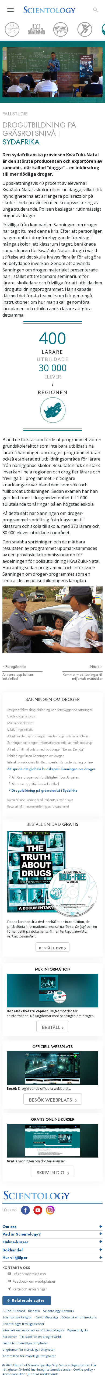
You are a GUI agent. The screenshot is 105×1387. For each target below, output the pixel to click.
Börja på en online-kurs (79, 1317)
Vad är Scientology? (21, 1234)
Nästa (95, 666)
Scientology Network (58, 1311)
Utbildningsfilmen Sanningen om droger (35, 755)
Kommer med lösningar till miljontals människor (83, 676)
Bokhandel (12, 1250)
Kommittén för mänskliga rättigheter (29, 1356)
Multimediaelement (20, 723)
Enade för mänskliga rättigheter (25, 1343)
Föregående (15, 666)
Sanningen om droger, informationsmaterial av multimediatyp (49, 742)
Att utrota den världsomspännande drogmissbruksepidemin (48, 736)
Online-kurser (15, 1242)
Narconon (9, 1337)
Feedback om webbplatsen (34, 1281)
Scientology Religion (17, 1317)
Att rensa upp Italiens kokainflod (17, 676)
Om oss (9, 1226)
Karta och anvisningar (29, 1289)
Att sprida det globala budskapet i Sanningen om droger (51, 769)
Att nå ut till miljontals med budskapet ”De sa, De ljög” (46, 749)
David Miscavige (47, 1317)
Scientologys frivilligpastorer (23, 1324)
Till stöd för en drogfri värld (40, 1337)
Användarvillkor (13, 1374)
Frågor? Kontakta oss (29, 1273)
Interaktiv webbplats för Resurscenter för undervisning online (50, 762)
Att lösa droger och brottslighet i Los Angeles (45, 777)
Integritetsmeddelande (54, 1369)
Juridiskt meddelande (43, 1374)
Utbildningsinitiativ (20, 729)
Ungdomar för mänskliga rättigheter (28, 1349)
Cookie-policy (83, 1369)
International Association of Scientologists (33, 1330)
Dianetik (34, 1311)
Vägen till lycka (77, 1330)
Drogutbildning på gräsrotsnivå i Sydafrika (44, 790)
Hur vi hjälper (14, 1257)
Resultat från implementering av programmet (38, 806)
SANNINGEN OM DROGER (53, 699)
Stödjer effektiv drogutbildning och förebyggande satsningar (49, 709)
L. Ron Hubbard (13, 1311)
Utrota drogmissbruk (21, 716)
